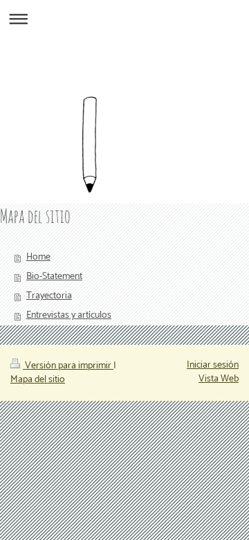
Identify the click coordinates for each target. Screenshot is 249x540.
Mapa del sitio (37, 380)
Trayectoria (49, 296)
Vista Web (219, 379)
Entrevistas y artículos (68, 315)
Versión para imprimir (68, 366)
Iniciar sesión (213, 365)
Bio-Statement (54, 277)
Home (38, 257)
